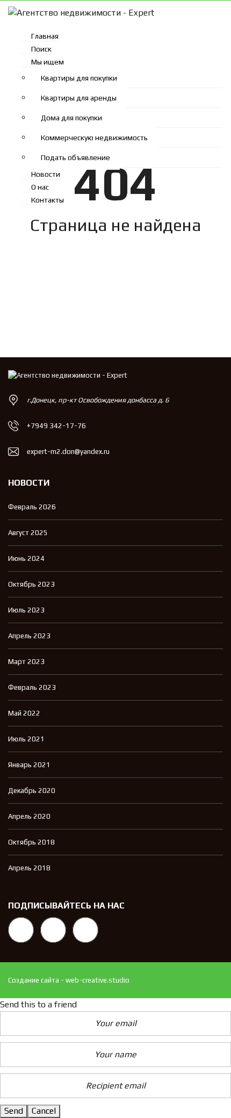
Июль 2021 (26, 739)
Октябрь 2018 (31, 842)
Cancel (44, 1111)
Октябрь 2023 (31, 584)
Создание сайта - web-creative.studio (68, 980)
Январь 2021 (29, 765)
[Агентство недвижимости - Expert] (77, 12)
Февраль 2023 (32, 687)
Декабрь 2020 (31, 791)
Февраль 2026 (32, 507)
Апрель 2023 (29, 636)
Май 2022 (24, 713)
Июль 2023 (26, 610)
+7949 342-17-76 (56, 426)
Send (13, 1111)
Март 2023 (26, 662)
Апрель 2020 (29, 816)
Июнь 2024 (26, 558)
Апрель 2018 (29, 868)
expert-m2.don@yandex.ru (68, 452)
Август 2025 (28, 533)
